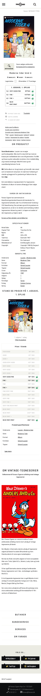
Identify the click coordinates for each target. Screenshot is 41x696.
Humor (18, 140)
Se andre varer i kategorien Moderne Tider (17, 132)
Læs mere (8, 451)
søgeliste (29, 77)
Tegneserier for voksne (17, 137)
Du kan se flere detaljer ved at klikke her (15, 218)
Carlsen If (26, 135)
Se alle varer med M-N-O (12, 130)
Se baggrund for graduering (25, 67)
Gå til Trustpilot (6, 679)
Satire (14, 140)
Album (22, 263)
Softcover (23, 270)
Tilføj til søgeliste (20, 340)
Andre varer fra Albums (12, 127)
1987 (22, 273)
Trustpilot (27, 113)
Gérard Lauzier (18, 135)
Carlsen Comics (25, 140)
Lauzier (11, 135)
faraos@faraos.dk (28, 692)
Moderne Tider (25, 260)
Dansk (22, 286)
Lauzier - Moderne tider (28, 258)
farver (22, 281)
